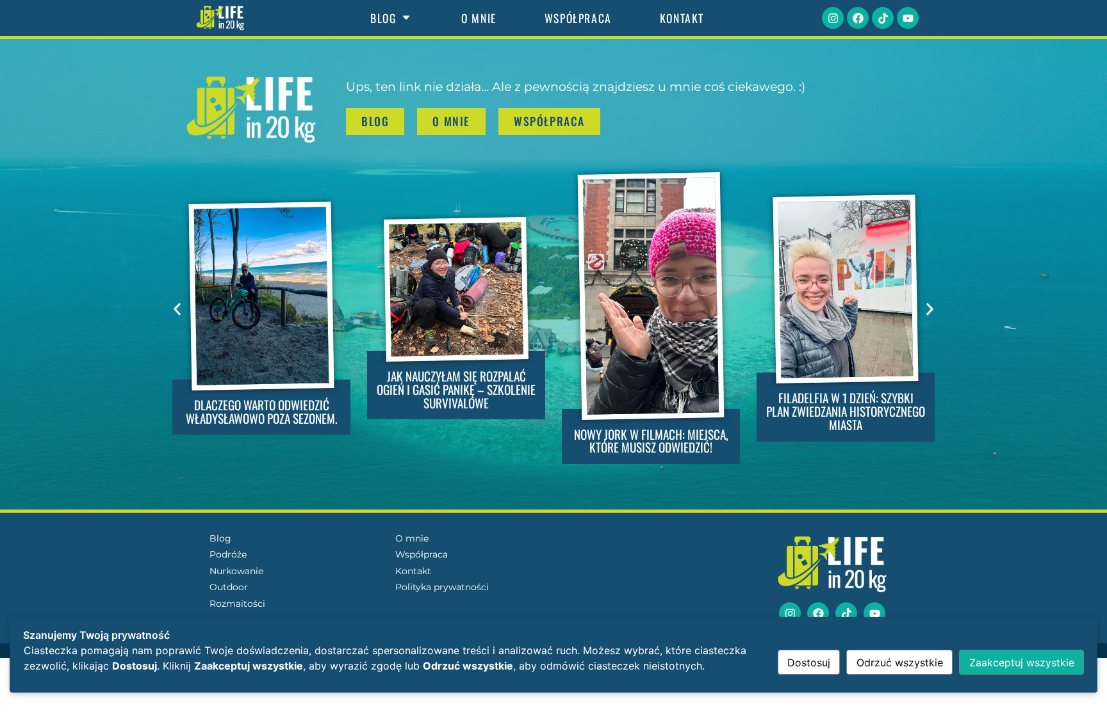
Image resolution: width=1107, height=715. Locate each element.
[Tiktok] (883, 18)
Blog (383, 18)
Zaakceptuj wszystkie (1021, 662)
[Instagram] (833, 18)
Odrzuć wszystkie (900, 662)
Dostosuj (808, 662)
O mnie (478, 18)
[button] (177, 309)
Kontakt (682, 18)
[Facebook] (858, 18)
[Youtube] (908, 18)
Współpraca (578, 18)
